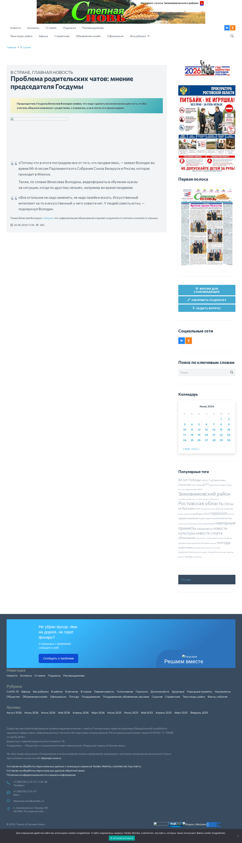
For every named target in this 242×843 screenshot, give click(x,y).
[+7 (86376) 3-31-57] (10, 792)
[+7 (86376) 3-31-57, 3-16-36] (10, 783)
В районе (57, 691)
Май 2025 (147, 712)
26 (199, 440)
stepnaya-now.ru (51, 758)
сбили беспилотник (217, 552)
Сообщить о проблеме (58, 658)
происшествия (185, 552)
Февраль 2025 (199, 712)
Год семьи (196, 484)
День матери (191, 489)
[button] (232, 36)
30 (228, 440)
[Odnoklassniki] (232, 27)
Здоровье (178, 691)
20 (206, 434)
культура (182, 523)
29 (221, 440)
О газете (40, 675)
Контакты (26, 675)
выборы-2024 (201, 513)
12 (199, 429)
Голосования (125, 691)
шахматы (197, 557)
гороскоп (218, 513)
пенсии (213, 543)
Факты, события (217, 696)
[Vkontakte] (227, 27)
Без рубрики (41, 691)
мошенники (209, 523)
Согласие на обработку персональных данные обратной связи (45, 770)
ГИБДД (204, 480)
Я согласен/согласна (121, 838)
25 (191, 440)
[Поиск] (231, 372)
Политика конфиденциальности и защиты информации (41, 774)
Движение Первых (218, 485)
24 (184, 440)
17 (184, 434)
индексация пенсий (208, 518)
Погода (186, 579)
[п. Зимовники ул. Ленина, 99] (10, 809)
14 (213, 429)
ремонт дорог (201, 552)
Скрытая (157, 696)
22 (221, 434)
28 (213, 440)
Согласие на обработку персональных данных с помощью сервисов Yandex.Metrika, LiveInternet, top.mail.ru (74, 766)
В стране (25, 47)
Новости (12, 675)
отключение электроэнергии (219, 538)
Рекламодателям (73, 675)
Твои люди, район (194, 696)
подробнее (83, 833)
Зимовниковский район (204, 494)
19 (199, 434)
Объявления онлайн (35, 696)
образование (186, 537)
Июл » (195, 448)
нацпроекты (205, 528)
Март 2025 (181, 712)
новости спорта (209, 533)
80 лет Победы (189, 480)
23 (228, 434)
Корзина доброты (186, 499)
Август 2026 (14, 712)
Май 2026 (64, 712)
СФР (197, 508)
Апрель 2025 (164, 712)
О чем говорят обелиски (207, 499)
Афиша (25, 691)
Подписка (54, 675)
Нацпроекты (223, 691)
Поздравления (90, 696)
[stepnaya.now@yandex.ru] (10, 801)
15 (221, 429)
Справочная (172, 696)
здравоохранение (188, 518)
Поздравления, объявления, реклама (126, 696)
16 (228, 429)
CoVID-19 (13, 691)
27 (206, 440)
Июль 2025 (114, 712)
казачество (225, 518)
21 (214, 434)
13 (206, 429)
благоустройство (224, 508)
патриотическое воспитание (193, 543)
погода (223, 542)
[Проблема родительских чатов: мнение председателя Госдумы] (39, 119)
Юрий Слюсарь (208, 509)
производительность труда (206, 547)
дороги (231, 514)
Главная (11, 47)
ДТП (205, 484)
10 (184, 429)
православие (185, 547)
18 (191, 434)
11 (192, 429)
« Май (186, 448)
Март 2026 (98, 712)
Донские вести (159, 691)
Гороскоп (142, 691)
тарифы (188, 556)
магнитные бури (195, 523)
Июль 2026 (31, 712)
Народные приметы (199, 691)
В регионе (71, 691)
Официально (58, 696)
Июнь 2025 (131, 712)
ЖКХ (200, 489)
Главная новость (52, 72)
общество (200, 538)
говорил (47, 217)
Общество (13, 696)
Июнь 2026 (48, 712)
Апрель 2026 (81, 712)
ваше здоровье (185, 514)
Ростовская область (200, 503)
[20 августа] (207, 226)
